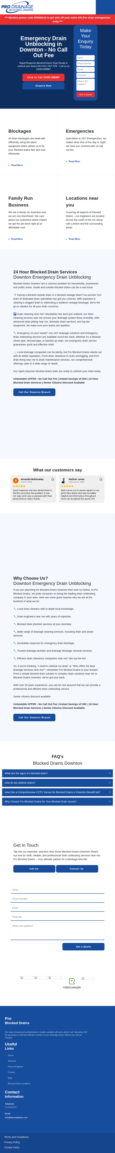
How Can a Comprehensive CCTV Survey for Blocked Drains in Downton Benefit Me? (52, 792)
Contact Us (77, 868)
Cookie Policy (11, 1147)
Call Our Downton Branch (34, 392)
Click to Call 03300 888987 (43, 77)
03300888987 (11, 1107)
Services (11, 1061)
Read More (17, 165)
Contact (11, 1072)
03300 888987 (43, 69)
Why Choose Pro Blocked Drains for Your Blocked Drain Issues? (41, 801)
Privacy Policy (12, 1142)
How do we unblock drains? (20, 782)
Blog (9, 1078)
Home (10, 1055)
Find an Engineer (15, 1066)
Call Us (34, 868)
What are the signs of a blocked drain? (26, 773)
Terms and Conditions (16, 1137)
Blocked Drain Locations (18, 1083)
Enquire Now (43, 85)
